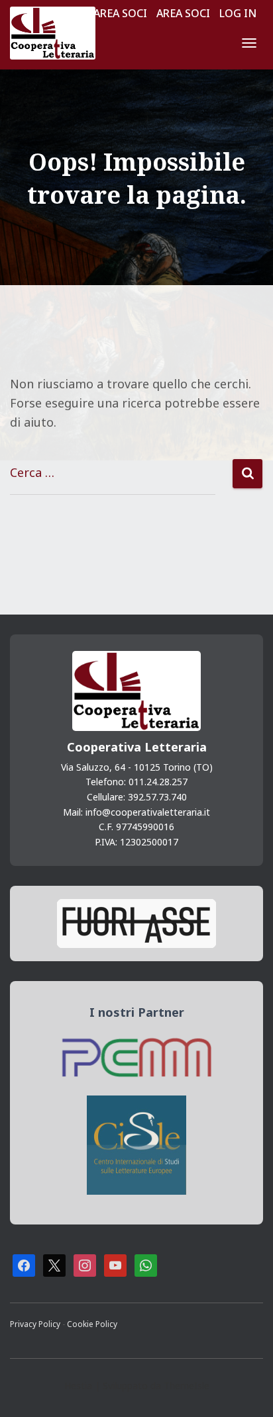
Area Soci (120, 13)
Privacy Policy (36, 1323)
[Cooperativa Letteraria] (57, 33)
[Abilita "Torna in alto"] (246, 1390)
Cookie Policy (92, 1323)
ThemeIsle (186, 1385)
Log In (237, 13)
